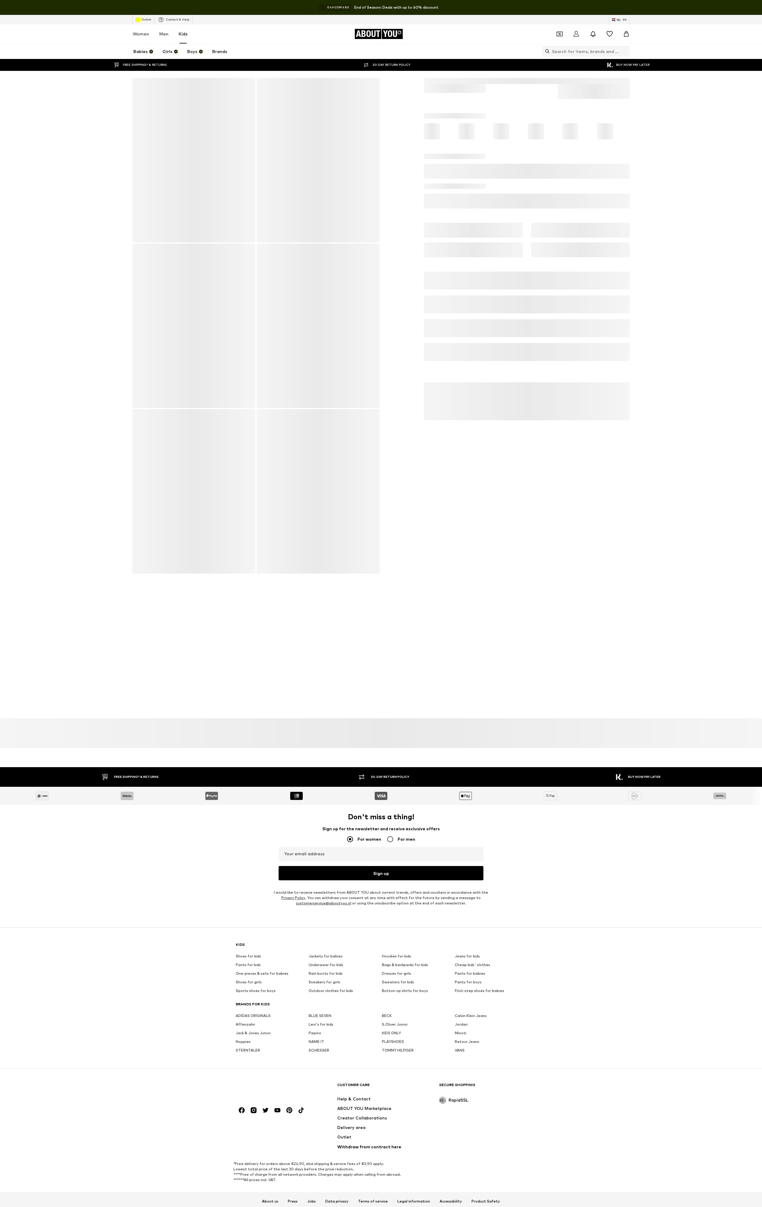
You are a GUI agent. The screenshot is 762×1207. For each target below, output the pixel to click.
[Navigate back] (140, 86)
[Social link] (241, 963)
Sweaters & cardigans (538, 81)
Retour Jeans (467, 862)
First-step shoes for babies (479, 811)
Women (141, 33)
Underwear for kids (326, 785)
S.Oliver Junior (395, 845)
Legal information (413, 1054)
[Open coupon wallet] (559, 34)
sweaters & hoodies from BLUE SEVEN (270, 903)
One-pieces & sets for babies (262, 794)
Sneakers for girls (324, 802)
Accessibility (451, 1054)
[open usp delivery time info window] (620, 224)
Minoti (460, 853)
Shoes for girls (249, 802)
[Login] (576, 34)
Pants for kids (248, 785)
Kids (183, 33)
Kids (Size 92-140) (470, 81)
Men (163, 33)
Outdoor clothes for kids (331, 811)
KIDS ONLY (391, 853)
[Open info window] (646, 7)
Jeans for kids (467, 777)
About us (270, 1054)
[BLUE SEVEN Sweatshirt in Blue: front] (193, 160)
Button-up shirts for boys (405, 811)
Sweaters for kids (398, 802)
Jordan (461, 845)
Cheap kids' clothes (472, 785)
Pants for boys (468, 802)
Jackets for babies (326, 777)
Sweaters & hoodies (585, 81)
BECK (387, 836)
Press (293, 1054)
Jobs (311, 1054)
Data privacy (337, 1054)
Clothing (502, 81)
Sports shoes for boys (256, 811)
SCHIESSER (319, 871)
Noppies (243, 862)
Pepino (315, 853)
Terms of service (373, 1054)
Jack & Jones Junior (253, 853)
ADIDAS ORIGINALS (253, 836)
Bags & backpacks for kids (405, 785)
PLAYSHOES (393, 862)
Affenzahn (245, 845)
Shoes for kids (248, 777)
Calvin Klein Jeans (471, 836)
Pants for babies (470, 794)
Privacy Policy (293, 718)
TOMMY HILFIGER (398, 871)
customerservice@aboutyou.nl (323, 724)
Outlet (146, 19)
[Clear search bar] (625, 51)
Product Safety (485, 1054)
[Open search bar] (545, 51)
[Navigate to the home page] (268, 940)
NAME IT (316, 862)
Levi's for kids (321, 845)
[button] (527, 166)
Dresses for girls (396, 794)
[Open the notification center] (593, 34)
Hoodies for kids (396, 777)
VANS (460, 871)
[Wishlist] (609, 34)
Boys (442, 81)
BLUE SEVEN (320, 836)
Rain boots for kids (326, 794)
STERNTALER (248, 871)
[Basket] (626, 34)
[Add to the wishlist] (623, 189)
